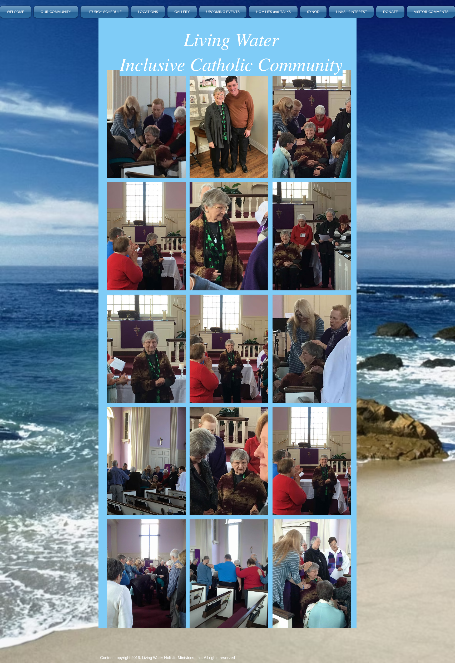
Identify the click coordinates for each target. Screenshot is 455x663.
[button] (146, 124)
